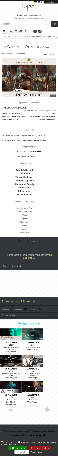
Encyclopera (17, 36)
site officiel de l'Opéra (35, 140)
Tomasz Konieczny (24, 177)
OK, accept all (19, 448)
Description (20, 53)
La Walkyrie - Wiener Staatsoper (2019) (40, 36)
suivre (33, 309)
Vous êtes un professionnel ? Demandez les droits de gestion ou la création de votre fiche (29, 433)
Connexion (35, 31)
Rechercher (26, 31)
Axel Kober (24, 173)
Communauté (40, 31)
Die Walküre (35, 116)
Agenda (16, 31)
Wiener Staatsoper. (47, 119)
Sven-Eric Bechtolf (25, 170)
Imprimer (47, 54)
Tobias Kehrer (24, 191)
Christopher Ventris (24, 184)
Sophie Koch (24, 187)
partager (6, 309)
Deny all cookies (40, 448)
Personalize (22, 452)
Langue (11, 31)
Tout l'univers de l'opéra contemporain (29, 18)
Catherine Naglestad (24, 180)
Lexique (21, 31)
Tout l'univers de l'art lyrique (29, 15)
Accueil (7, 36)
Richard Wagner (49, 116)
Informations (7, 53)
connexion (50, 2)
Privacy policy (37, 452)
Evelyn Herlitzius (24, 194)
